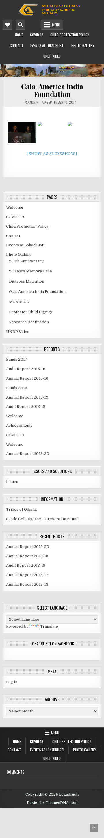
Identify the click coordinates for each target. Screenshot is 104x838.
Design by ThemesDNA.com (52, 803)
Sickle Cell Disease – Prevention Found (42, 519)
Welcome (14, 207)
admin (33, 102)
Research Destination (29, 322)
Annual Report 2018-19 (27, 397)
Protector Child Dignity (30, 312)
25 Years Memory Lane (30, 271)
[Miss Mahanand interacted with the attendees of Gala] (52, 132)
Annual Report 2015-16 (27, 378)
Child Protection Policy (69, 35)
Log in (11, 682)
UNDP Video (52, 56)
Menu (56, 25)
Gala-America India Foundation (52, 90)
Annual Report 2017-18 (27, 584)
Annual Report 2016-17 (27, 575)
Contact (16, 45)
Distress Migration (26, 281)
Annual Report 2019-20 (27, 453)
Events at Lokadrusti (47, 45)
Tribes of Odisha (21, 509)
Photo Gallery (82, 45)
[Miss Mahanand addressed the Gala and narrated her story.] (22, 132)
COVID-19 (36, 35)
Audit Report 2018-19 (25, 406)
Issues (12, 481)
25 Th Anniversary (26, 261)
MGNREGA (19, 302)
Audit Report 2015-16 (25, 369)
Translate (49, 626)
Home (19, 35)
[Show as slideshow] (52, 153)
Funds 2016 (16, 388)
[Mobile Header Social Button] (7, 25)
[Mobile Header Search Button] (20, 25)
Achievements (19, 425)
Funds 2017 (16, 359)
